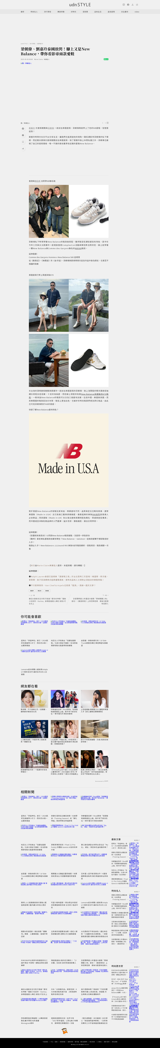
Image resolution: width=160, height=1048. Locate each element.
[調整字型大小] (23, 148)
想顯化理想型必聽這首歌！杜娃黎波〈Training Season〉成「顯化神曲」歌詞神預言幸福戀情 (64, 818)
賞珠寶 (85, 11)
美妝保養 (61, 11)
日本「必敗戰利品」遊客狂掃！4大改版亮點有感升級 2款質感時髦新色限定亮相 (64, 991)
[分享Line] (23, 135)
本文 (33, 565)
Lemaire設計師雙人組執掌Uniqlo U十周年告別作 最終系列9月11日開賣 (34, 672)
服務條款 (70, 1041)
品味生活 (97, 11)
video (137, 11)
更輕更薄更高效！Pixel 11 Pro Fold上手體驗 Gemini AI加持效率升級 (64, 847)
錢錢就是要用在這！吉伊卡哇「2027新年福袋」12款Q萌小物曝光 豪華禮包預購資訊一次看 (64, 1020)
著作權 (77, 1041)
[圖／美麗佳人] (65, 91)
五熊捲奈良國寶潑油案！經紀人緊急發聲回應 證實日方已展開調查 (64, 932)
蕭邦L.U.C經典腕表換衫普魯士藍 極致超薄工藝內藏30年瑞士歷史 (34, 903)
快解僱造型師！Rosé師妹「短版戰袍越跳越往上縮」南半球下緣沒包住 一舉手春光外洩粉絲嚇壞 (64, 711)
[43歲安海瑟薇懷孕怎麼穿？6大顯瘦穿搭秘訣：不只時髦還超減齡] (134, 1016)
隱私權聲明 (83, 1041)
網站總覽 (114, 1041)
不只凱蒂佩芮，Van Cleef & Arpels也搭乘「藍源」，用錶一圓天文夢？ (63, 585)
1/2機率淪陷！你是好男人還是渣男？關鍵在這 (33, 741)
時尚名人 (34, 11)
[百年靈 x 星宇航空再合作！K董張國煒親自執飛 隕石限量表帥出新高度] (95, 862)
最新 (22, 11)
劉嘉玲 (32, 590)
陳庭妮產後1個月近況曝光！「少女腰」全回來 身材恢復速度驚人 (64, 961)
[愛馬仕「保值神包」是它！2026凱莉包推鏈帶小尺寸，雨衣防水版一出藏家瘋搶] (35, 629)
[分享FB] (23, 128)
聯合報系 (92, 1041)
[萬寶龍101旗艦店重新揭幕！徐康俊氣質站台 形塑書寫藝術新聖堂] (65, 862)
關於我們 (107, 1041)
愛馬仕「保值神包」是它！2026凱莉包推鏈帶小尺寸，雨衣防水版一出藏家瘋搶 (34, 643)
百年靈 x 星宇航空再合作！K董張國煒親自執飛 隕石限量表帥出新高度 (94, 876)
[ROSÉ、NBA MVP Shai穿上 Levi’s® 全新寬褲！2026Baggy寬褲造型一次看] (134, 981)
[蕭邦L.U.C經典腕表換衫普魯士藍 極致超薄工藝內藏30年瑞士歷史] (35, 891)
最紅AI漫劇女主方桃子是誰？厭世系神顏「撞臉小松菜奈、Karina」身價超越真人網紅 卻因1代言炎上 (34, 991)
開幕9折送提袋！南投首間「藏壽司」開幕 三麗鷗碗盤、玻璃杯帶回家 (34, 934)
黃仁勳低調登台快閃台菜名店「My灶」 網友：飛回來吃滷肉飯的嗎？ (94, 845)
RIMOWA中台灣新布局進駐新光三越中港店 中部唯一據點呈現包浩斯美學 (34, 962)
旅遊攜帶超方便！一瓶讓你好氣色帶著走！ (34, 771)
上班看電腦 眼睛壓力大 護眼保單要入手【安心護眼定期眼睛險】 (94, 710)
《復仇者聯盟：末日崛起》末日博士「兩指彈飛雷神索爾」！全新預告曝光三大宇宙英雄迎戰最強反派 (94, 1020)
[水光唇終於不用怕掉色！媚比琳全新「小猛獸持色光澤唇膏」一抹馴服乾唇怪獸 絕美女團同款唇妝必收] (95, 920)
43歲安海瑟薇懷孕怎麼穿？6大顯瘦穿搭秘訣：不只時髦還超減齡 (119, 1016)
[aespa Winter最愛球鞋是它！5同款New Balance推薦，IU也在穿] (134, 990)
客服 (56, 1041)
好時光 (73, 11)
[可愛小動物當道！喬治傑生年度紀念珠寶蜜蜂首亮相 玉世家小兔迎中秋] (65, 891)
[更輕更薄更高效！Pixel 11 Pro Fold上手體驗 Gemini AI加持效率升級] (65, 834)
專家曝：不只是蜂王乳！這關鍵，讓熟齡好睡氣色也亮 (34, 710)
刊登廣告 (45, 1041)
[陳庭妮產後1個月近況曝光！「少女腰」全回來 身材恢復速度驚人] (65, 949)
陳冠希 (39, 590)
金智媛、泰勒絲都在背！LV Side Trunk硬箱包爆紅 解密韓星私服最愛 (94, 643)
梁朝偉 (47, 590)
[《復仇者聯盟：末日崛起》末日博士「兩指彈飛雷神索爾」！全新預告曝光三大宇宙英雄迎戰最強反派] (95, 1007)
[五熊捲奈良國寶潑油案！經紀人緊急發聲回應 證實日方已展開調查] (65, 920)
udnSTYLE (24, 43)
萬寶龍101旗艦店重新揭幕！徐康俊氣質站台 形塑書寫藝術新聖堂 (64, 874)
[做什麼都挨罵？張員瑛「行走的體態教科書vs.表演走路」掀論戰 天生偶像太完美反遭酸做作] (95, 978)
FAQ (52, 1041)
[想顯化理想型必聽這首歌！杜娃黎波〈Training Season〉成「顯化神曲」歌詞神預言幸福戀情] (65, 805)
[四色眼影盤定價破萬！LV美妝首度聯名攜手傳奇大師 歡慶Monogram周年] (35, 1007)
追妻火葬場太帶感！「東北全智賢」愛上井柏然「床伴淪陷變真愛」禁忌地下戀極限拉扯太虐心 (94, 772)
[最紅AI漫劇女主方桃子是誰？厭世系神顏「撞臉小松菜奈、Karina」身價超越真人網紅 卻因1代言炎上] (35, 978)
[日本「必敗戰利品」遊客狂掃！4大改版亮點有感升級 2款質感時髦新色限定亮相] (65, 978)
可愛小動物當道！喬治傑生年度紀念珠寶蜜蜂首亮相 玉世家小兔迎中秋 (64, 905)
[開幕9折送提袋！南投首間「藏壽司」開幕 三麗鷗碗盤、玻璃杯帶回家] (35, 920)
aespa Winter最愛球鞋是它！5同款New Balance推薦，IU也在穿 (119, 991)
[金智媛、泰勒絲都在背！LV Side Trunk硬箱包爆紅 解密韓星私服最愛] (95, 629)
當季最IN (40, 43)
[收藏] (23, 142)
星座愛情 (111, 11)
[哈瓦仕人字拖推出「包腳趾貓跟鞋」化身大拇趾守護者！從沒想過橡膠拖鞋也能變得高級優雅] (65, 629)
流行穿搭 (47, 11)
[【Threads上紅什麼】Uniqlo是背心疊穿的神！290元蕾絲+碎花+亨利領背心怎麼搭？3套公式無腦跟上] (134, 999)
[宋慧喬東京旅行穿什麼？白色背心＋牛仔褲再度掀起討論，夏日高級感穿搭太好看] (134, 1008)
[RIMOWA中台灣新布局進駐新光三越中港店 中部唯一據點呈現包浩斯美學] (35, 949)
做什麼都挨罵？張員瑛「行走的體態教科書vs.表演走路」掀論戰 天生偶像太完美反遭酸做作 (94, 991)
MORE (136, 840)
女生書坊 (124, 11)
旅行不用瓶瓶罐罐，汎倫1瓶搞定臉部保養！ (94, 741)
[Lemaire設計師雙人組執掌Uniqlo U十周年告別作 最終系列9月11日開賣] (35, 658)
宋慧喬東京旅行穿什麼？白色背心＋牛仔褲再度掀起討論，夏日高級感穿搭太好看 (119, 1009)
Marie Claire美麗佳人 (47, 565)
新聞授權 (62, 1041)
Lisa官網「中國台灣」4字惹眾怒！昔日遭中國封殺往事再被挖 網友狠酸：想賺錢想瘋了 (64, 742)
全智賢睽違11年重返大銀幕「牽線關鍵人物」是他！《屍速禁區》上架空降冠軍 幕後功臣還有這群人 (94, 962)
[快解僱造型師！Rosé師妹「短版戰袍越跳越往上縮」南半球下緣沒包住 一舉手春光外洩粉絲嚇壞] (95, 805)
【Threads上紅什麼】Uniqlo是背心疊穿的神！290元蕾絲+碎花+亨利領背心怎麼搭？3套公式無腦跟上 (64, 772)
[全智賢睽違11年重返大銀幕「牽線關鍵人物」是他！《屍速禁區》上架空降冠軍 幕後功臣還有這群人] (95, 949)
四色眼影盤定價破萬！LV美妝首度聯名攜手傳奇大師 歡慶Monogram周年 (34, 1020)
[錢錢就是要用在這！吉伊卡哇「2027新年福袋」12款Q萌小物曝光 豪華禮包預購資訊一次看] (65, 1007)
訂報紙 (100, 1041)
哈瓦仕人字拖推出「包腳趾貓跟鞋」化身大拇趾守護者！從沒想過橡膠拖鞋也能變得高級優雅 (64, 643)
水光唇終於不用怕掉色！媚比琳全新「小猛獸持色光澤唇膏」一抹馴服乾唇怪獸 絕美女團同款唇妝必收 (94, 934)
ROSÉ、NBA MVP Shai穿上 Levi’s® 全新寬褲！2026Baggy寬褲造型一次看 (119, 982)
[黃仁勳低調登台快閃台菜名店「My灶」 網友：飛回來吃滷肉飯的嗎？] (95, 834)
